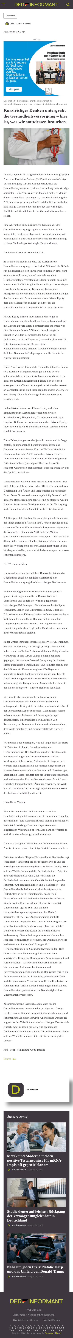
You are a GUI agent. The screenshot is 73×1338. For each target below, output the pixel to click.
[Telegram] (29, 1328)
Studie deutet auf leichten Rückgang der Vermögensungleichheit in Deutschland (36, 1215)
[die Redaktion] (7, 23)
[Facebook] (13, 1328)
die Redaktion (20, 24)
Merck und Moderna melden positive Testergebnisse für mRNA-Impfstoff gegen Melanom (34, 1160)
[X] (44, 1328)
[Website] (52, 1328)
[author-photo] (9, 1170)
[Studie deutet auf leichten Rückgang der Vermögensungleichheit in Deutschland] (36, 1192)
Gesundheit (10, 16)
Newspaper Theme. (53, 1333)
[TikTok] (36, 1328)
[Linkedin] (21, 1328)
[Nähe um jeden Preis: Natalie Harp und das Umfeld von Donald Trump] (36, 1248)
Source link (10, 1058)
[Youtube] (60, 1328)
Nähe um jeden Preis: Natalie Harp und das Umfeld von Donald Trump (35, 1269)
